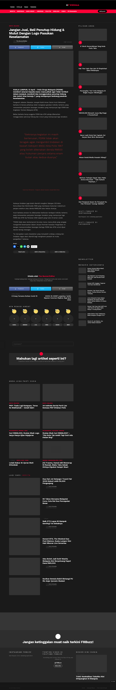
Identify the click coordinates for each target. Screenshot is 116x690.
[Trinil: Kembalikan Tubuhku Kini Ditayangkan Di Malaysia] (91, 663)
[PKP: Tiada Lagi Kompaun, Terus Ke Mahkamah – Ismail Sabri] (24, 392)
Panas (26, 7)
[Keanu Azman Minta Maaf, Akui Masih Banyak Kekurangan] (82, 270)
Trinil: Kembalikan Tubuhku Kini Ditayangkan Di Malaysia (90, 677)
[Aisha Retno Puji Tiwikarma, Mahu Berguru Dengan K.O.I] (82, 316)
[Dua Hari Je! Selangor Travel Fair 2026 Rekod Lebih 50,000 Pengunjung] (24, 486)
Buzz (22, 460)
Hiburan (21, 430)
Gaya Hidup (55, 430)
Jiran (25, 430)
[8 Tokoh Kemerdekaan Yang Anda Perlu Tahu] (93, 35)
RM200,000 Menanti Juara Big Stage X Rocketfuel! (93, 114)
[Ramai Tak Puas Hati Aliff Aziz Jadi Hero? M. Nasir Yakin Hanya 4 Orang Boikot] (82, 308)
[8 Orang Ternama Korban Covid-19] (2, 345)
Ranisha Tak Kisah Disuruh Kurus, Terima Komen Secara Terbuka (96, 292)
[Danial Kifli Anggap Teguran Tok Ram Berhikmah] (82, 285)
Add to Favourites (40, 251)
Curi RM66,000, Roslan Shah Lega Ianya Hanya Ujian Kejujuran (24, 434)
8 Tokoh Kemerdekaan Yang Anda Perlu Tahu (92, 47)
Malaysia (16, 403)
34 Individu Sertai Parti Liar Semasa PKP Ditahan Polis (55, 407)
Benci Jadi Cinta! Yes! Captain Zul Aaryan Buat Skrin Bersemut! (92, 136)
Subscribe (58, 665)
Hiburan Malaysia (53, 460)
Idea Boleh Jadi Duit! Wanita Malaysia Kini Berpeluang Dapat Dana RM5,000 (57, 561)
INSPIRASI (20, 11)
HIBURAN (40, 11)
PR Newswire (72, 11)
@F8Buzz (58, 663)
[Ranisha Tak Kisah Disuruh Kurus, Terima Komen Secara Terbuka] (82, 293)
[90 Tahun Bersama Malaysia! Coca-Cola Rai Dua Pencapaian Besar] (24, 506)
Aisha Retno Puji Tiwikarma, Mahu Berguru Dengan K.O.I (96, 314)
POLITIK (48, 11)
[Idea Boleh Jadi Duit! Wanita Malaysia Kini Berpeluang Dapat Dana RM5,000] (24, 566)
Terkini (12, 7)
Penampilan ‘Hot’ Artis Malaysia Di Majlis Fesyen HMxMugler (93, 92)
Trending (33, 7)
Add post (102, 11)
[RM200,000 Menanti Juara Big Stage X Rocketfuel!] (93, 101)
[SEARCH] (91, 11)
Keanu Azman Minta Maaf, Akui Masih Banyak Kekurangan (95, 270)
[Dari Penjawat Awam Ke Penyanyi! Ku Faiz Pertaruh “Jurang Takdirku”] (93, 190)
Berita (11, 403)
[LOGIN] (94, 11)
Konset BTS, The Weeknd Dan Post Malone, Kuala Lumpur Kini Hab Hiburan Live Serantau (57, 541)
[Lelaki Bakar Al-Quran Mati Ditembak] (24, 449)
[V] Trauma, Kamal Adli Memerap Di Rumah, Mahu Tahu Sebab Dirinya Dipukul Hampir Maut (57, 465)
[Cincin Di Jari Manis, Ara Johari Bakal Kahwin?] (82, 323)
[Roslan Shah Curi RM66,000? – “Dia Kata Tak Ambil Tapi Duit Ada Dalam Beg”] (58, 420)
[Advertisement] (40, 18)
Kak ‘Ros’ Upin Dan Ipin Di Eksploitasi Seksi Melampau (93, 69)
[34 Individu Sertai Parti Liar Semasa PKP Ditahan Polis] (58, 392)
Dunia (26, 460)
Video (61, 460)
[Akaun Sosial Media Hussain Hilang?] (93, 146)
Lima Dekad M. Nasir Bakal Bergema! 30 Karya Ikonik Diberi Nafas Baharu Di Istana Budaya (96, 300)
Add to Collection (60, 251)
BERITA (12, 11)
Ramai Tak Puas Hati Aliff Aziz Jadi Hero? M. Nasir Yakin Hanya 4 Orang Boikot (97, 308)
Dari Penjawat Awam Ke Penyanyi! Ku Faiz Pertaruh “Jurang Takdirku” (93, 203)
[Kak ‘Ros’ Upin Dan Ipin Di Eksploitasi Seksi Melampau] (93, 57)
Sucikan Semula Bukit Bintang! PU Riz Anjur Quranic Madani (58, 580)
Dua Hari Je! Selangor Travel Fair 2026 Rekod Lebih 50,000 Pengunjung (57, 481)
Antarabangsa (13, 430)
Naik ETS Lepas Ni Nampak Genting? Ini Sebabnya (54, 522)
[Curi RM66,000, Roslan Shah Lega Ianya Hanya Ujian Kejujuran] (24, 420)
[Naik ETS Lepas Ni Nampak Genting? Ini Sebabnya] (24, 526)
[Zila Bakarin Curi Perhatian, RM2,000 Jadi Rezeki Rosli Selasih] (82, 278)
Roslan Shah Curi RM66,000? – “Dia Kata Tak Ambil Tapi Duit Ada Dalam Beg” (58, 435)
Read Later (22, 251)
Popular (19, 7)
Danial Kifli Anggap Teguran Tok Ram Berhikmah (96, 284)
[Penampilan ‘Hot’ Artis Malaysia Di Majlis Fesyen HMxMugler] (93, 79)
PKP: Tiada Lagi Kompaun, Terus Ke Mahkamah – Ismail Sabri (23, 407)
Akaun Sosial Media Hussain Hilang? (92, 157)
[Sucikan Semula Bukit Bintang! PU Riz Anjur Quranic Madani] (24, 586)
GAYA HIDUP (30, 11)
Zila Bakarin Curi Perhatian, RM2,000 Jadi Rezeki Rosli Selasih (96, 277)
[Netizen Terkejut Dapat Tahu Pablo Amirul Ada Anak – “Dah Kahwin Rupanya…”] (93, 166)
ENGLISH (56, 11)
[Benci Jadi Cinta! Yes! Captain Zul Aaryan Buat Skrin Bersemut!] (93, 124)
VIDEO (63, 11)
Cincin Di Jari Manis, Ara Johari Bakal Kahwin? (95, 321)
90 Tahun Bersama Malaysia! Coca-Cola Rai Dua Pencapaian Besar (56, 501)
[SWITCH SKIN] (88, 11)
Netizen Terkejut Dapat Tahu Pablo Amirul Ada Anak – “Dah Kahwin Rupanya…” (93, 179)
